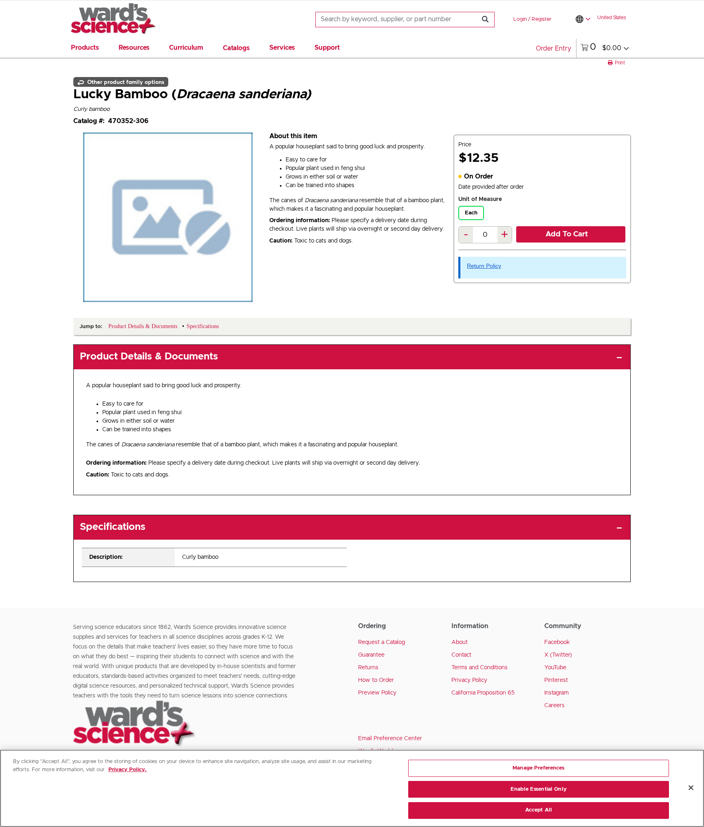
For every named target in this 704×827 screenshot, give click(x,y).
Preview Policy (377, 693)
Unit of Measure (480, 199)
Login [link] (520, 19)
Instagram (556, 693)
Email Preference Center (390, 738)
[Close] (691, 788)
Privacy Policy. (127, 769)
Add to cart (567, 234)
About (459, 642)
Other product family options (125, 82)
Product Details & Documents (149, 357)
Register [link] (542, 19)
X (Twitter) (558, 655)
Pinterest (556, 680)
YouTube (555, 667)
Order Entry (553, 48)
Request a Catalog (381, 642)
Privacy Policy (469, 680)
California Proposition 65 (483, 693)
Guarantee (371, 655)
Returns (368, 667)
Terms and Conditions (479, 667)
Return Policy (484, 265)
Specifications (112, 527)
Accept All (538, 810)
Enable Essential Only (538, 789)
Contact (461, 655)
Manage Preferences (538, 768)
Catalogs (236, 48)
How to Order (376, 680)
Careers (554, 705)
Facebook (557, 642)
